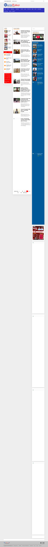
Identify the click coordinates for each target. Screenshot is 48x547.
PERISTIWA (22, 53)
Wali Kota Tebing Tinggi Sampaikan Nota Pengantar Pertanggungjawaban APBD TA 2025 (40, 68)
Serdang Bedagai (26, 53)
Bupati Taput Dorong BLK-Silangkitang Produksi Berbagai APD (25, 41)
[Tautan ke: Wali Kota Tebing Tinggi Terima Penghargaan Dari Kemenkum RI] (6, 48)
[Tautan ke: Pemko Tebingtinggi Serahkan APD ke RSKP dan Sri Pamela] (17, 153)
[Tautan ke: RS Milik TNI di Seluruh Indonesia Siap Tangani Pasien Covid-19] (17, 32)
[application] (38, 37)
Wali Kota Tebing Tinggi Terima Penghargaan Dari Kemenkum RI (9, 47)
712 (29, 191)
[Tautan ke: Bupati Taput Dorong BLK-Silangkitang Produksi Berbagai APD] (17, 41)
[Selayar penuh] (42, 39)
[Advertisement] (24, 19)
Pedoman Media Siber (25, 545)
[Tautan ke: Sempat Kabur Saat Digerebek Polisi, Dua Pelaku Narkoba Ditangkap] (6, 31)
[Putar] (33, 39)
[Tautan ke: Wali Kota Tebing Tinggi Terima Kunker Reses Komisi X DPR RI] (35, 55)
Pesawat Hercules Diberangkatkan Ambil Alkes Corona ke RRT (25, 60)
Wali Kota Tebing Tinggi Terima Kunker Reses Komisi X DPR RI (40, 54)
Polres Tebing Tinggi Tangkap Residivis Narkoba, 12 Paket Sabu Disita (9, 39)
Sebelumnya (16, 191)
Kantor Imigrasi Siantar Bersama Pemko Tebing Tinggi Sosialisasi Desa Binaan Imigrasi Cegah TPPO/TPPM (40, 45)
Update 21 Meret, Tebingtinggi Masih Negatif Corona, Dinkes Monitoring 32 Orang (25, 89)
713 (17, 192)
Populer (5, 52)
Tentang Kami (16, 545)
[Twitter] (42, 543)
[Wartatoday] (12, 5)
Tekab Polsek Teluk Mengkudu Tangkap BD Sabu (25, 51)
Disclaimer (31, 545)
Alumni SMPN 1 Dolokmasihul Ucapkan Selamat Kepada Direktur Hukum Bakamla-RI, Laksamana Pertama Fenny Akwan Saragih (8, 55)
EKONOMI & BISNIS (23, 43)
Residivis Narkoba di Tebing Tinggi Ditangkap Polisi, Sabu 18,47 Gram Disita (9, 43)
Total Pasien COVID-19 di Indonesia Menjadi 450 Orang (25, 70)
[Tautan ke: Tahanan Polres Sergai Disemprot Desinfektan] (17, 81)
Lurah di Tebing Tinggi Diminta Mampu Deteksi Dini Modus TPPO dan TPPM (40, 78)
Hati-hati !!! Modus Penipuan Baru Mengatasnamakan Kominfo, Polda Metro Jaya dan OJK (8, 62)
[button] (43, 1)
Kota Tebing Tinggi (7, 77)
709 (22, 191)
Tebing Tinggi (22, 92)
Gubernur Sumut (7, 79)
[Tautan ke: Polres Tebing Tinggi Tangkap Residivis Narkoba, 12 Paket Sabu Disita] (6, 40)
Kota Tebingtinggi (7, 75)
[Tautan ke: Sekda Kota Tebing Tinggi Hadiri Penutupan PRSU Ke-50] (35, 60)
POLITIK (24, 62)
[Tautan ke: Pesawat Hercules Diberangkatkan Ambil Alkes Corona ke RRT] (17, 60)
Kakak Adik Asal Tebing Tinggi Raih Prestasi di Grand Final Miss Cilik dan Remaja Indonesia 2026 (40, 82)
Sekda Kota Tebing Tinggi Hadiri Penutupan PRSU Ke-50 (40, 59)
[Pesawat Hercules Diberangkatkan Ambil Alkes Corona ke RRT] (26, 66)
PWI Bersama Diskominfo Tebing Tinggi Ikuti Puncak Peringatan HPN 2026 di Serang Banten (8, 69)
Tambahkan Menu (14, 1)
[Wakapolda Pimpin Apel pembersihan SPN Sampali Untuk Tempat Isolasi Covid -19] (25, 106)
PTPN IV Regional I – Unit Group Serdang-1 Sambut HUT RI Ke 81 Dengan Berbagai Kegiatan (40, 64)
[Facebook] (40, 543)
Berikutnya (25, 192)
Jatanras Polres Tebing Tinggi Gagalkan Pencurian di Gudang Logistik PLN (9, 35)
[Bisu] (41, 39)
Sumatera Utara (7, 74)
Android (40, 545)
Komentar (10, 52)
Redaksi (20, 545)
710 (25, 191)
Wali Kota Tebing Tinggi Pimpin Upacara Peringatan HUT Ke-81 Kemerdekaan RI (40, 154)
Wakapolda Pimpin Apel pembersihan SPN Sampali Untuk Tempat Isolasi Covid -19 (25, 100)
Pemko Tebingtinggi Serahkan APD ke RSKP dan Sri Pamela (25, 119)
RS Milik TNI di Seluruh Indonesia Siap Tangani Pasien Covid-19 (25, 31)
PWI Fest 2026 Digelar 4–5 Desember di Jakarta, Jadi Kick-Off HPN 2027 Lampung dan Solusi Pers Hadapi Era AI (40, 50)
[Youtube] (43, 543)
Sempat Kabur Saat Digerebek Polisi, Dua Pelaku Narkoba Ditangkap (9, 31)
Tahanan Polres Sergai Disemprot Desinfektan (25, 80)
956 (21, 192)
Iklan (37, 545)
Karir (34, 545)
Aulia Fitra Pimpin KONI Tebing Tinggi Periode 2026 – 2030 (40, 73)
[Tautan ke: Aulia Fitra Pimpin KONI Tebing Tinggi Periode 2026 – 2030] (35, 74)
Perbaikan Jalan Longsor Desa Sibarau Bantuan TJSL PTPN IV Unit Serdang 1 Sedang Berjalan (8, 65)
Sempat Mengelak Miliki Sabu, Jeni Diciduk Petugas (25, 110)
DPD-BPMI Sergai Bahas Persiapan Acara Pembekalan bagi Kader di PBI (8, 58)
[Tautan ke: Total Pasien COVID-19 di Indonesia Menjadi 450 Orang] (17, 70)
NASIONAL (22, 62)
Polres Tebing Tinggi (7, 82)
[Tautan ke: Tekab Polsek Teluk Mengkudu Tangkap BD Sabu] (17, 51)
